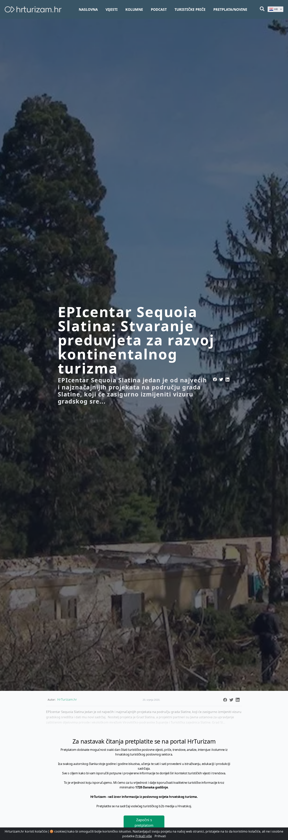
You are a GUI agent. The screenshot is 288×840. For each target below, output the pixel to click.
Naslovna (88, 9)
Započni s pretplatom (144, 822)
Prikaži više (143, 836)
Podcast (159, 9)
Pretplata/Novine (230, 9)
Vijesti (112, 9)
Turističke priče (190, 9)
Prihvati (160, 836)
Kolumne (134, 9)
